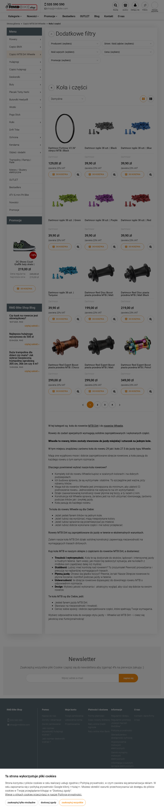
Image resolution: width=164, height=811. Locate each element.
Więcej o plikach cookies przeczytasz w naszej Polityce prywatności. (43, 794)
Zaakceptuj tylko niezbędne (21, 802)
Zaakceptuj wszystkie (72, 802)
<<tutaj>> (75, 786)
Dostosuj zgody (48, 802)
